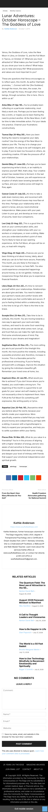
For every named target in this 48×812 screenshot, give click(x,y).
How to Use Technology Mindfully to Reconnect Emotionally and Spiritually (31, 662)
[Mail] (23, 564)
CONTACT (26, 769)
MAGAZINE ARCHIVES (35, 765)
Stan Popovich (25, 632)
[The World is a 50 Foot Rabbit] (9, 648)
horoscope (23, 466)
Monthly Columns (15, 11)
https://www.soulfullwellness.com (24, 527)
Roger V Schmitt (26, 669)
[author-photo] (24, 519)
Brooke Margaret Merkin (29, 649)
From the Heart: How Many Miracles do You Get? (11, 495)
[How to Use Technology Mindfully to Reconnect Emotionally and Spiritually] (9, 663)
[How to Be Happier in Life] (9, 633)
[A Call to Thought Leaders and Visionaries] (9, 619)
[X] (26, 477)
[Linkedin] (14, 477)
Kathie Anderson (10, 29)
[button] (6, 4)
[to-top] (44, 807)
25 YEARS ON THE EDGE (13, 765)
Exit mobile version (24, 808)
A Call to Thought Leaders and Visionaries (32, 615)
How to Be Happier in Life (32, 629)
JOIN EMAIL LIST (12, 769)
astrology (13, 466)
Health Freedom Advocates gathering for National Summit (37, 495)
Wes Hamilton (24, 606)
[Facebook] (8, 477)
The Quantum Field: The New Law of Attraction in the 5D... (32, 585)
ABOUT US (38, 769)
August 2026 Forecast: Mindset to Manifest (31, 601)
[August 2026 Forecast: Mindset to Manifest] (9, 604)
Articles (5, 11)
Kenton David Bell (26, 591)
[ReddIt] (38, 477)
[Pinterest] (20, 477)
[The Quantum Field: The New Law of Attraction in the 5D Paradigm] (9, 587)
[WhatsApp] (32, 477)
